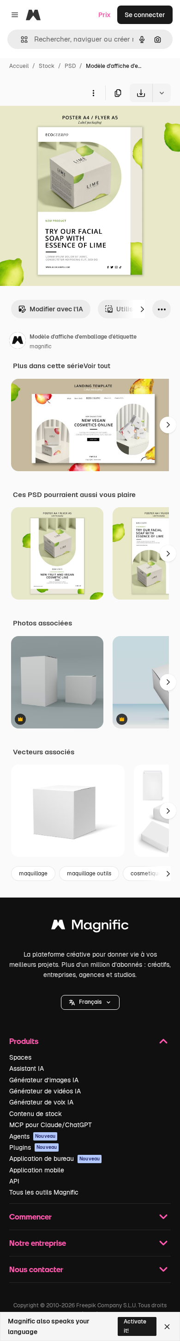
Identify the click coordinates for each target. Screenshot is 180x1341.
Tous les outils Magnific (43, 1192)
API (14, 1181)
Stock (46, 66)
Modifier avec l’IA (56, 309)
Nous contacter (36, 1269)
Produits (23, 1041)
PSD (70, 66)
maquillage (33, 873)
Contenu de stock (35, 1114)
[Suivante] (142, 309)
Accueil (19, 66)
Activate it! (135, 1326)
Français (90, 1002)
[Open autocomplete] (20, 39)
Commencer (30, 1216)
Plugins (33, 1147)
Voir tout (97, 366)
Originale (61, 123)
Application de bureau (54, 1158)
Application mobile (36, 1170)
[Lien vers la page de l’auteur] (17, 342)
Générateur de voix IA (41, 1102)
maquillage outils (89, 873)
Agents (32, 1136)
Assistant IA (26, 1068)
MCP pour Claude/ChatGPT (50, 1125)
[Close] (167, 1326)
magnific (41, 346)
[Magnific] (90, 927)
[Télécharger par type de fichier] (161, 93)
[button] (90, 1002)
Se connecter (145, 15)
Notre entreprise (37, 1243)
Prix (104, 15)
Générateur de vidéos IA (45, 1091)
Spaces (20, 1057)
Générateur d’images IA (43, 1080)
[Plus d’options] (93, 93)
